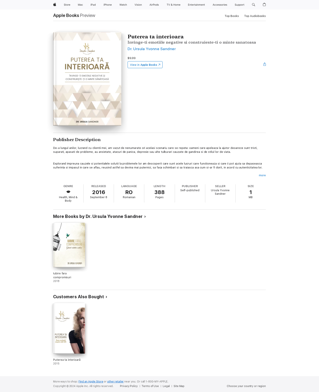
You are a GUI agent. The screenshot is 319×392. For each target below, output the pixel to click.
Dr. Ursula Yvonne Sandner (152, 48)
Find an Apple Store (91, 381)
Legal (166, 386)
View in (143, 64)
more (262, 175)
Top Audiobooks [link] (255, 16)
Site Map (179, 386)
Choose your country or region (246, 386)
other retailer (115, 381)
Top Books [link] (232, 16)
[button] (253, 5)
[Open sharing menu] (264, 64)
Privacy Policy (129, 386)
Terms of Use (150, 386)
